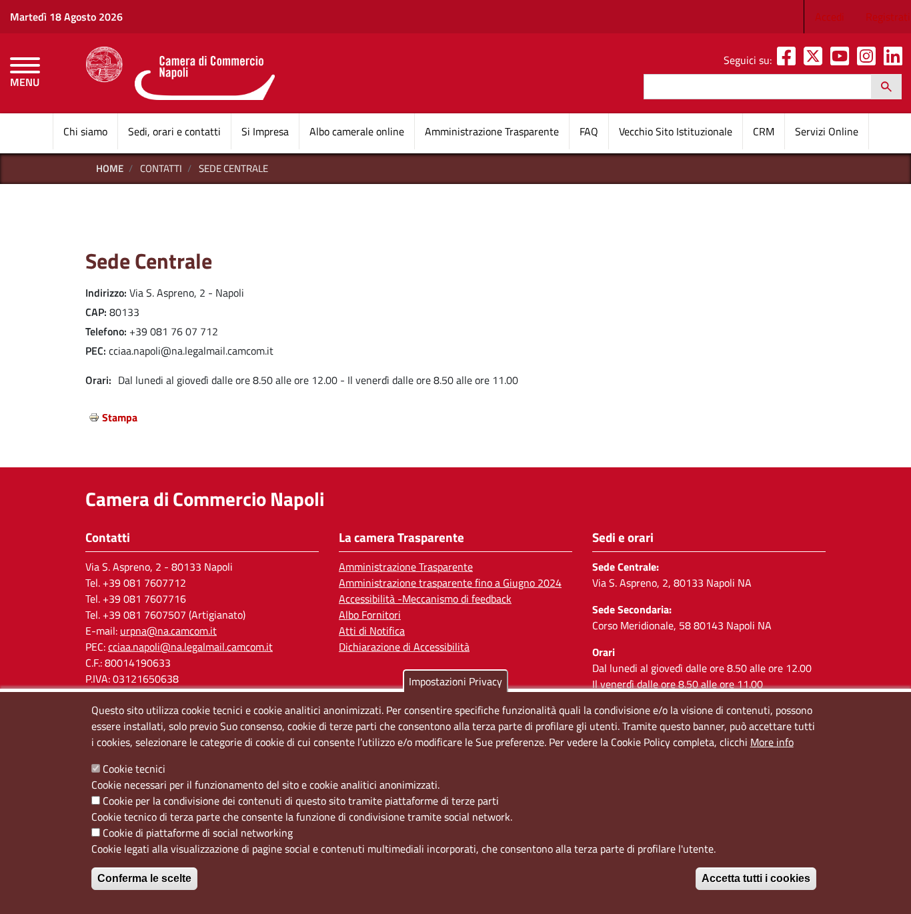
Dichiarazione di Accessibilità (404, 647)
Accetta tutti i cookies (756, 878)
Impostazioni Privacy (455, 681)
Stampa (119, 417)
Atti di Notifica (372, 631)
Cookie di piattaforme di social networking (198, 833)
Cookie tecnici (134, 769)
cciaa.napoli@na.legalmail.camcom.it (190, 647)
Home (109, 168)
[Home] (180, 73)
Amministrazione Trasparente (492, 131)
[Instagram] (869, 60)
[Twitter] (816, 60)
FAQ (589, 131)
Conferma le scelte (144, 878)
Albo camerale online (356, 131)
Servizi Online (826, 131)
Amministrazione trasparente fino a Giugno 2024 (450, 583)
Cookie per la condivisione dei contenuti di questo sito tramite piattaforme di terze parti (301, 801)
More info (772, 742)
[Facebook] (789, 60)
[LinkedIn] (896, 60)
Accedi (829, 17)
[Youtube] (842, 60)
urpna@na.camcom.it (168, 631)
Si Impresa (265, 131)
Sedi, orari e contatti (174, 131)
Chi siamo (85, 131)
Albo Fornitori (370, 615)
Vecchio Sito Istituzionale (675, 131)
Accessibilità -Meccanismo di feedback (425, 599)
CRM (763, 131)
